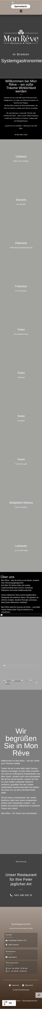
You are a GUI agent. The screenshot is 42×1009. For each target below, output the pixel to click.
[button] (21, 11)
